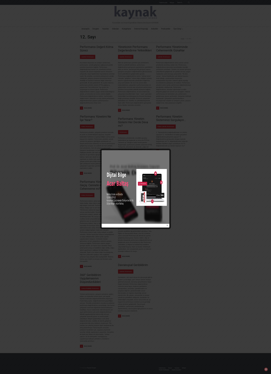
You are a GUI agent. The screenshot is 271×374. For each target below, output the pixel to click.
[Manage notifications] (266, 369)
